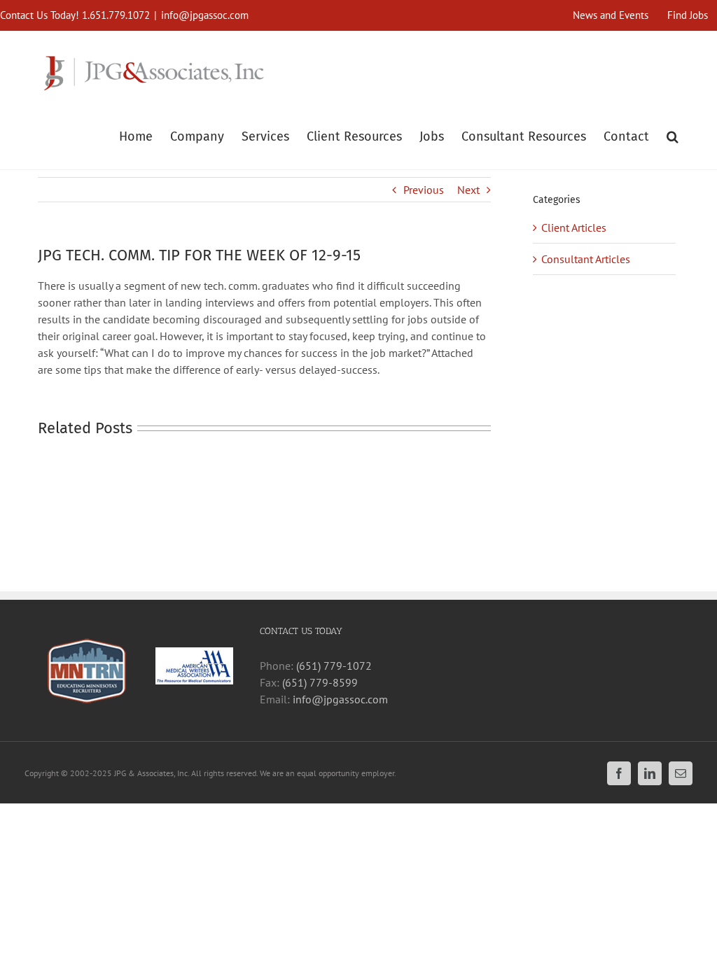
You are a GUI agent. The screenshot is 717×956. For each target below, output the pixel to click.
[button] (672, 135)
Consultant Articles (585, 259)
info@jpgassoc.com (205, 15)
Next (468, 190)
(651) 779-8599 (320, 682)
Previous (423, 190)
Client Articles (573, 227)
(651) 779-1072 (334, 666)
